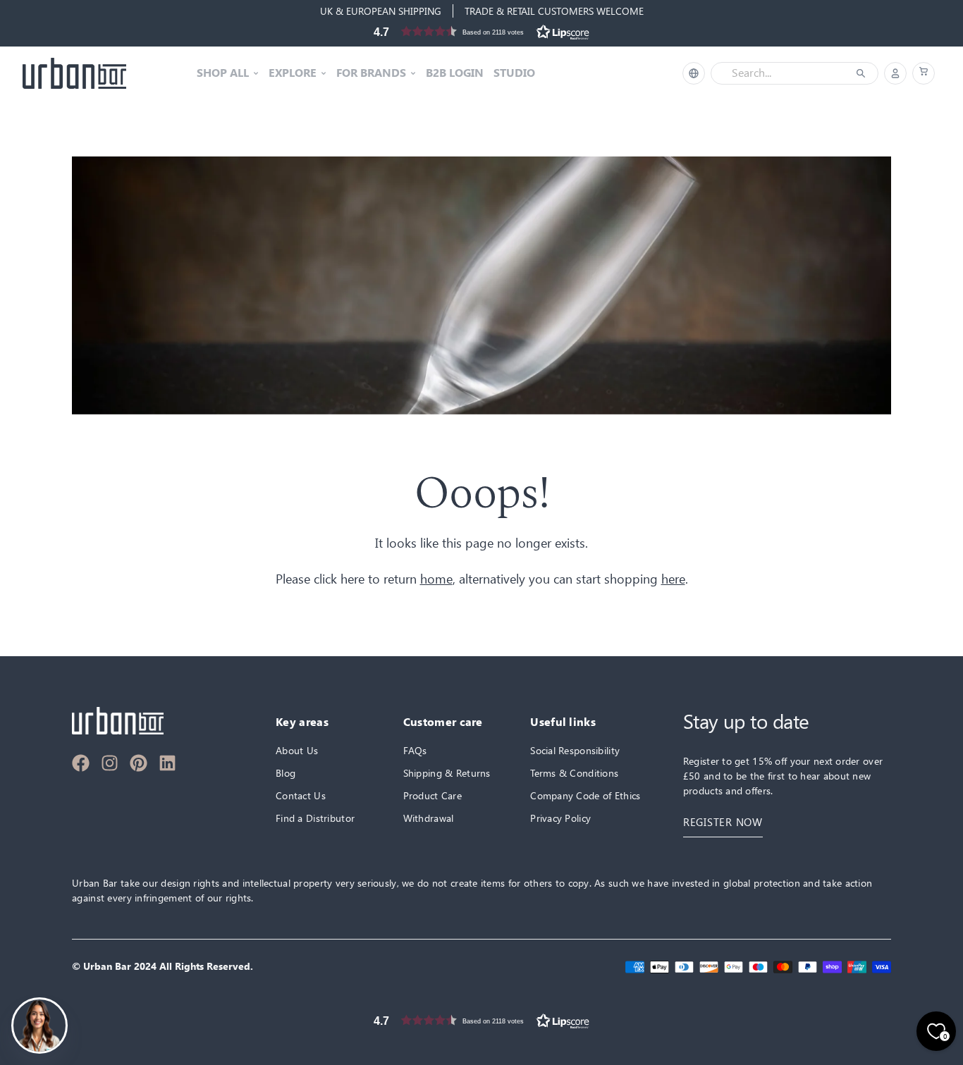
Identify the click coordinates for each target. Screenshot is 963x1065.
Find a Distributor (315, 818)
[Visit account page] (895, 73)
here (673, 579)
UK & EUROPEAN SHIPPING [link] (380, 11)
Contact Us (301, 795)
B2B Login (455, 73)
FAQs (415, 750)
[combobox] (785, 73)
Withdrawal (428, 818)
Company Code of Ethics (585, 795)
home (436, 579)
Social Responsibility (575, 750)
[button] (481, 31)
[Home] (74, 73)
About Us (297, 750)
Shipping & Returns (447, 773)
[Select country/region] (693, 73)
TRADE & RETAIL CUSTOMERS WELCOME (554, 11)
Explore (293, 73)
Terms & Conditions (574, 773)
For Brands (371, 73)
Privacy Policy (560, 818)
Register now (723, 822)
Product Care (432, 795)
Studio (514, 73)
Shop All (223, 73)
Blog (285, 773)
